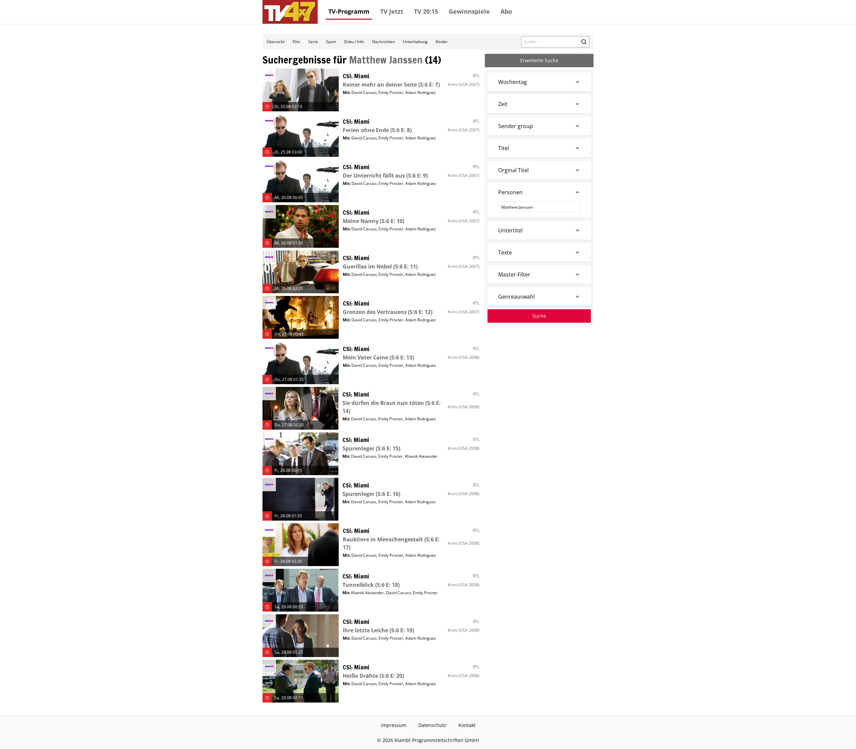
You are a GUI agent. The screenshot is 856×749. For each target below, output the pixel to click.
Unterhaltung (415, 41)
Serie (313, 41)
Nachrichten (383, 41)
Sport (331, 41)
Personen (510, 192)
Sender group (515, 126)
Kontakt (466, 725)
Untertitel (510, 230)
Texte (505, 252)
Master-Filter (514, 274)
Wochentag (512, 82)
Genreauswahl (516, 296)
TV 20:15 (426, 11)
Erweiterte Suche (539, 60)
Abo (506, 11)
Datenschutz (432, 725)
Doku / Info (354, 41)
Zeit (503, 104)
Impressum (393, 725)
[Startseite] (290, 12)
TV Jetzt (391, 11)
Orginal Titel (513, 170)
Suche (539, 316)
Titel (503, 148)
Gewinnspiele (469, 11)
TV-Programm (348, 11)
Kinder (442, 41)
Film (296, 41)
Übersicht (275, 41)
